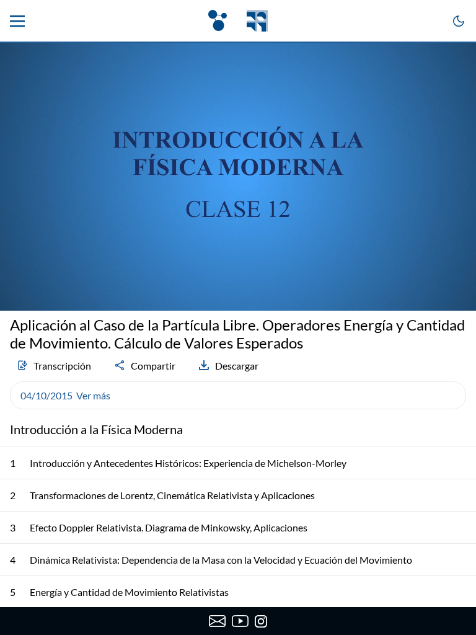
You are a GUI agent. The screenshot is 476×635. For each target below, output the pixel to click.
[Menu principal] (17, 21)
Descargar (236, 365)
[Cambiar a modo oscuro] (458, 21)
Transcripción (62, 365)
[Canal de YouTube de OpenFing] (240, 621)
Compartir (153, 365)
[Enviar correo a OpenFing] (217, 621)
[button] (238, 395)
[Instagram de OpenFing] (261, 621)
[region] (238, 177)
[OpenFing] (238, 21)
